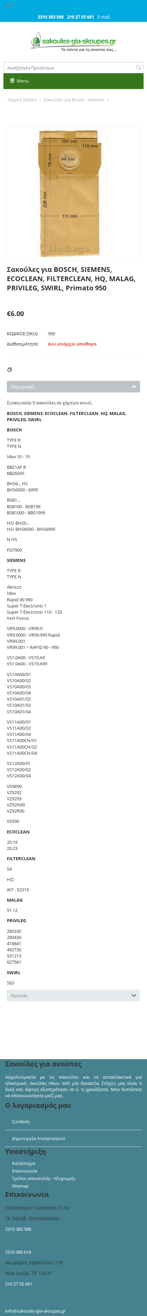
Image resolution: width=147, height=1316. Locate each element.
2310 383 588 (18, 1229)
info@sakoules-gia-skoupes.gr (35, 1311)
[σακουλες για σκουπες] (73, 41)
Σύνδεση (21, 1121)
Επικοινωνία (24, 1171)
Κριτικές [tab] (19, 995)
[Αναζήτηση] (138, 68)
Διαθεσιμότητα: (22, 344)
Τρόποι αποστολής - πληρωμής (44, 1178)
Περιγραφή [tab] (22, 387)
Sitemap (20, 1186)
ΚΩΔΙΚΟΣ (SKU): (22, 333)
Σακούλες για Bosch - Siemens (74, 100)
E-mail (103, 17)
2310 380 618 (18, 1252)
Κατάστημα (23, 1163)
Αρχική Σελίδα (22, 100)
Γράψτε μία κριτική (26, 299)
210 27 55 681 (18, 1284)
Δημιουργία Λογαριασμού (38, 1138)
